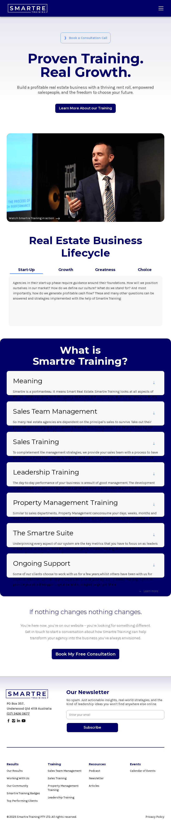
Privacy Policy (155, 817)
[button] (160, 8)
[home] (28, 8)
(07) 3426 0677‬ (18, 713)
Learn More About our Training (85, 108)
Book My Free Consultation (85, 654)
